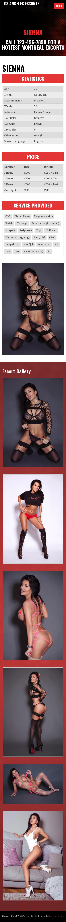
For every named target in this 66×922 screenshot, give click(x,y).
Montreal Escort (55, 916)
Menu (59, 6)
